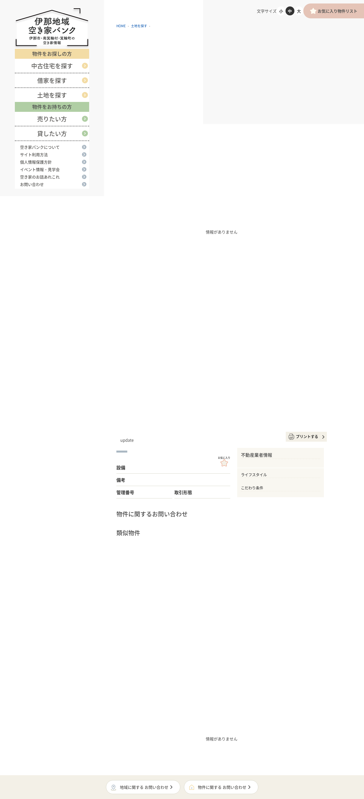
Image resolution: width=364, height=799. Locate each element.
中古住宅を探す (52, 65)
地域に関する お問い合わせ (144, 787)
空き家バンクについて (40, 147)
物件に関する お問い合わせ (222, 787)
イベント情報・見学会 (40, 169)
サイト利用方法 (34, 154)
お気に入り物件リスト (337, 11)
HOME (121, 25)
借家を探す (52, 80)
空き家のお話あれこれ (40, 177)
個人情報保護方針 (36, 162)
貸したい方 (52, 133)
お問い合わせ (32, 184)
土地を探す (52, 95)
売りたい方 (52, 118)
